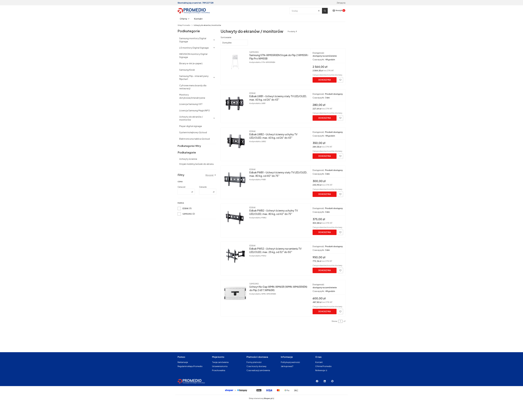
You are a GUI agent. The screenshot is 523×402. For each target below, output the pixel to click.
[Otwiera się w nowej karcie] (317, 381)
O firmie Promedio (323, 366)
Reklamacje (183, 362)
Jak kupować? (287, 366)
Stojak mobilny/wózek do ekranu (196, 163)
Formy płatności (254, 362)
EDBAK (186, 208)
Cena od (181, 187)
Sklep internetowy (260, 398)
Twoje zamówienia (220, 362)
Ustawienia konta (219, 366)
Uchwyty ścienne (188, 158)
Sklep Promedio (184, 25)
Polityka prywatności (290, 362)
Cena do (203, 187)
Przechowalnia (218, 370)
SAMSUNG (187, 214)
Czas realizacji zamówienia (258, 370)
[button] (325, 11)
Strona (334, 321)
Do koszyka (324, 80)
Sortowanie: (226, 37)
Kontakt (319, 362)
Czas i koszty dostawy (257, 366)
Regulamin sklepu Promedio (190, 366)
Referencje (320, 370)
